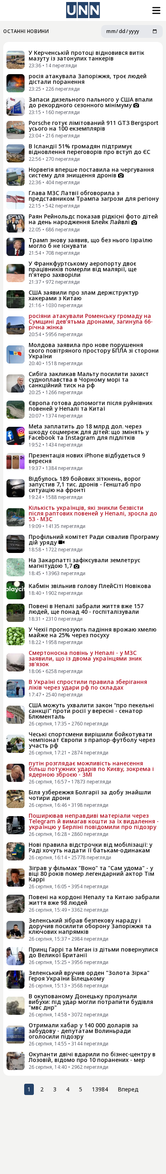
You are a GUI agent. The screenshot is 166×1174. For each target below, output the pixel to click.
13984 (100, 1089)
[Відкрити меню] (155, 10)
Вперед (128, 1089)
